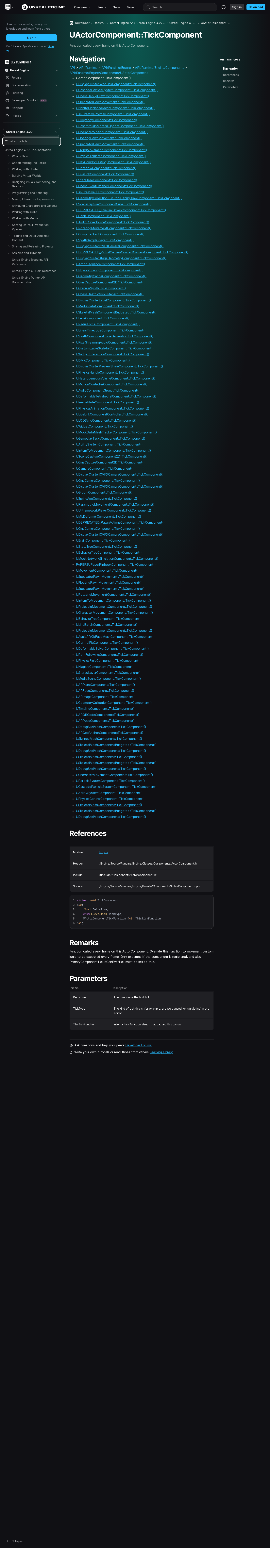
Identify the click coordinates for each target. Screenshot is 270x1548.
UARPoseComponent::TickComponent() (105, 721)
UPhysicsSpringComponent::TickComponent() (109, 270)
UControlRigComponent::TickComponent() (107, 643)
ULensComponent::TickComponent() (102, 318)
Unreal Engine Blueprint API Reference (30, 262)
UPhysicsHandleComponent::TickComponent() (110, 372)
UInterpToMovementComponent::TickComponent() (113, 450)
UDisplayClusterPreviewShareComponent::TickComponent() (119, 366)
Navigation (231, 68)
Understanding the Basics (29, 162)
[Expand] (8, 156)
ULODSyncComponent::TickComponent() (106, 420)
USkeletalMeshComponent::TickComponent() (109, 757)
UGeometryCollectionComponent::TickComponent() (114, 703)
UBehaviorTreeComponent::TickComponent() (109, 552)
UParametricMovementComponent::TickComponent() (115, 504)
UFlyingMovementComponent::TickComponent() (111, 150)
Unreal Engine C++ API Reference (34, 271)
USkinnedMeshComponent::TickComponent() (109, 739)
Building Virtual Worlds (26, 175)
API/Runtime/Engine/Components (159, 68)
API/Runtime (88, 68)
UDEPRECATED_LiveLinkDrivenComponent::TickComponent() (121, 210)
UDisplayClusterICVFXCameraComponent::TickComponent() (119, 246)
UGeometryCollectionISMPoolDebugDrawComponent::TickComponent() (129, 198)
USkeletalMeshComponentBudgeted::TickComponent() (116, 312)
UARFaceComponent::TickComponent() (105, 691)
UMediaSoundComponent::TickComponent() (108, 679)
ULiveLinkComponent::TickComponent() (105, 174)
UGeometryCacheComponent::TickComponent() (111, 276)
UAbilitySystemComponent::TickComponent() (109, 444)
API (72, 68)
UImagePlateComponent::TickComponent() (107, 402)
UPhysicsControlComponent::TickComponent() (110, 799)
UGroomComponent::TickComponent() (104, 492)
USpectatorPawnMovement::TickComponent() (110, 102)
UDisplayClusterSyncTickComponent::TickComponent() (116, 84)
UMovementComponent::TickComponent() (107, 570)
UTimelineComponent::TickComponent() (105, 709)
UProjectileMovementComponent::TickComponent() (114, 607)
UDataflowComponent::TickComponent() (106, 168)
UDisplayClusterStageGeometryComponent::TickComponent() (121, 258)
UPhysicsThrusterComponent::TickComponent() (111, 156)
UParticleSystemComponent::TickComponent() (110, 781)
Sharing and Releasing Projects (32, 246)
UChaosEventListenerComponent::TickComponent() (114, 186)
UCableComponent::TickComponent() (103, 216)
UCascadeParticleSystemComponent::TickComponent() (117, 90)
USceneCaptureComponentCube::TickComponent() (113, 204)
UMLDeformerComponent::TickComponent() (108, 516)
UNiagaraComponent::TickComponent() (105, 667)
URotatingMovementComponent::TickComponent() (113, 228)
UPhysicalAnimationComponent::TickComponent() (112, 408)
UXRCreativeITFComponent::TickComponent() (110, 192)
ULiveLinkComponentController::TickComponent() (112, 414)
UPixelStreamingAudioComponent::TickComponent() (114, 342)
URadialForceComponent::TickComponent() (108, 324)
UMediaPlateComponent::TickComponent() (107, 306)
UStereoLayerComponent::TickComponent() (108, 673)
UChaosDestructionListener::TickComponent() (109, 294)
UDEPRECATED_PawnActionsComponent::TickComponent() (120, 522)
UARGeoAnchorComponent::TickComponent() (109, 733)
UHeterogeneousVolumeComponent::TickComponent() (115, 378)
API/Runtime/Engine (116, 68)
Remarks (228, 81)
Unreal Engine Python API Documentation (28, 280)
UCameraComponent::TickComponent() (105, 468)
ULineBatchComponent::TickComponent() (106, 625)
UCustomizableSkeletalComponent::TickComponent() (115, 348)
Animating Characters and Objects (34, 205)
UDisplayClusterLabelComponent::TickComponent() (113, 300)
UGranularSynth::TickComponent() (101, 288)
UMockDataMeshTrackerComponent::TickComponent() (116, 432)
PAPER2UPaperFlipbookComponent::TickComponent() (116, 564)
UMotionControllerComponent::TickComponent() (111, 384)
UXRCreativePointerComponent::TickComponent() (113, 114)
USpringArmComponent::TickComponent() (106, 498)
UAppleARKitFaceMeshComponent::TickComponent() (115, 637)
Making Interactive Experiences (33, 199)
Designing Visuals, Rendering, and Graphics (34, 184)
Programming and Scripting (30, 192)
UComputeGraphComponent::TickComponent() (110, 234)
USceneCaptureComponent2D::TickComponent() (111, 456)
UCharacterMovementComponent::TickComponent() (114, 612)
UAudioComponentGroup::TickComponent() (108, 390)
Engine (103, 852)
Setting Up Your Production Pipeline (30, 227)
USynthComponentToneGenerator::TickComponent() (114, 336)
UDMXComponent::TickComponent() (103, 360)
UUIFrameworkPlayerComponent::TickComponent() (113, 510)
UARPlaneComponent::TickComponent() (105, 685)
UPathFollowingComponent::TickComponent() (109, 655)
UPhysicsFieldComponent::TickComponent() (108, 661)
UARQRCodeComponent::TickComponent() (107, 715)
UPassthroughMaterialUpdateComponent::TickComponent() (120, 126)
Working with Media (25, 218)
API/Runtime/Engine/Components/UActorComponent (109, 73)
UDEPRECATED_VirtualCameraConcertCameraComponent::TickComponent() (132, 252)
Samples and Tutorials (26, 253)
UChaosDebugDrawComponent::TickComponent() (112, 96)
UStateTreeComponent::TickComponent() (106, 180)
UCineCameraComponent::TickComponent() (108, 480)
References (231, 74)
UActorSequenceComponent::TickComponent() (110, 264)
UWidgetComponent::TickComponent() (104, 426)
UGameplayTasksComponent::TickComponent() (110, 438)
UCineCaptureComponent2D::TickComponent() (110, 282)
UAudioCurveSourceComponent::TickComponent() (112, 222)
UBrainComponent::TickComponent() (103, 540)
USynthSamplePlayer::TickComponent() (105, 240)
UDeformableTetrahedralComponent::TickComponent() (116, 396)
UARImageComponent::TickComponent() (106, 697)
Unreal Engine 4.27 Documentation (28, 150)
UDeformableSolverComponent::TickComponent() (112, 648)
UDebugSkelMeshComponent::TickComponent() (111, 727)
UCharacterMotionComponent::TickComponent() (112, 132)
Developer (82, 23)
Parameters (230, 87)
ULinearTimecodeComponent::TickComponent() (111, 330)
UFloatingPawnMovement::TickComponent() (109, 138)
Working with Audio (24, 212)
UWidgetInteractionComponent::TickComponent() (112, 354)
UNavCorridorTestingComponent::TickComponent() (113, 162)
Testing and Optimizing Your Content (30, 238)
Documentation (100, 23)
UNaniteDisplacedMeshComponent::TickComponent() (115, 108)
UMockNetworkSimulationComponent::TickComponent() (117, 559)
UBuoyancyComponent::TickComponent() (106, 120)
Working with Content (26, 169)
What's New (20, 156)
